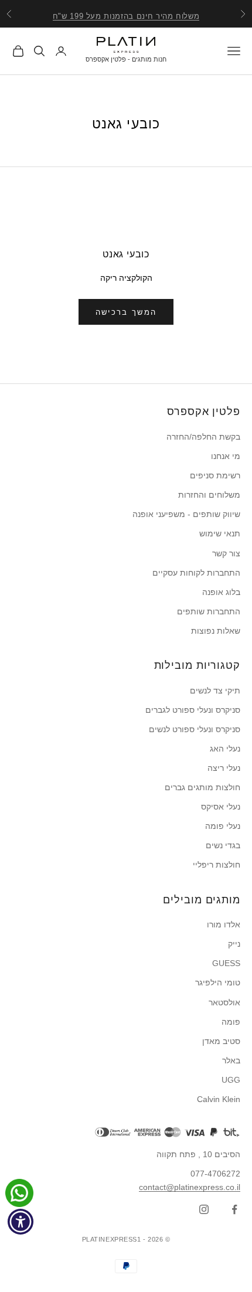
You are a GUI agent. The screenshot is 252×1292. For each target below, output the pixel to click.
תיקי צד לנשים (215, 690)
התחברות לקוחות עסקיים (196, 572)
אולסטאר (224, 1002)
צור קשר (226, 553)
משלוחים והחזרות (209, 494)
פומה (231, 1021)
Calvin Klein (218, 1099)
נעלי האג (225, 748)
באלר (231, 1060)
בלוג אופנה (221, 592)
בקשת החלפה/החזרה (203, 436)
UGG (231, 1079)
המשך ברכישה (126, 312)
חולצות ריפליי (216, 864)
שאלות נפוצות (215, 630)
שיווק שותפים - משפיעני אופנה (186, 514)
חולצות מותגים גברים (202, 787)
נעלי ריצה (223, 768)
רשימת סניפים (215, 475)
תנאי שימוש (219, 533)
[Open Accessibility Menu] (21, 1222)
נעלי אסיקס (220, 806)
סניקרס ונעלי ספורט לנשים (194, 729)
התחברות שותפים (208, 611)
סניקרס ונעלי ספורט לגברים (192, 710)
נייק (234, 943)
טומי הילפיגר (217, 982)
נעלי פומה (222, 826)
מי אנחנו (225, 456)
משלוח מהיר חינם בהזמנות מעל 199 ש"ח (126, 13)
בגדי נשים (223, 845)
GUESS (226, 963)
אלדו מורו (223, 924)
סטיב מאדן (221, 1041)
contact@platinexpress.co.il (189, 1187)
